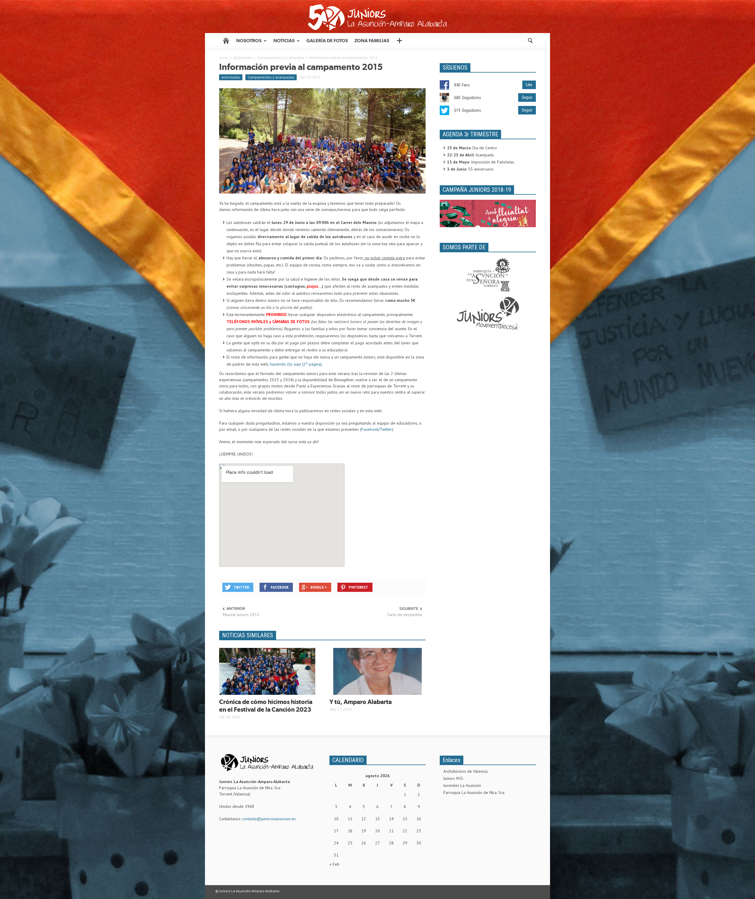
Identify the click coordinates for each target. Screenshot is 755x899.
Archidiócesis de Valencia (465, 771)
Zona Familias (371, 40)
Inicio (223, 58)
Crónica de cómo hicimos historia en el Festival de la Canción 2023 (265, 705)
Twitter (386, 429)
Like (529, 84)
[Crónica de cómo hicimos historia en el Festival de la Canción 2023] (267, 671)
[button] (530, 40)
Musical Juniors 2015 (241, 614)
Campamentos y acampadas (280, 58)
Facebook (369, 429)
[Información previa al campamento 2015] (322, 140)
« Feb (334, 864)
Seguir (527, 97)
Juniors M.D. (453, 778)
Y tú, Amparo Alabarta (360, 701)
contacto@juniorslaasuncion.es (269, 818)
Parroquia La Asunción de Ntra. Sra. (474, 792)
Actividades (242, 58)
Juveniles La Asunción (462, 785)
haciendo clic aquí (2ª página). (296, 364)
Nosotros (247, 43)
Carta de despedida (404, 614)
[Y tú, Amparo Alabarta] (377, 671)
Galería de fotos (327, 40)
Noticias (282, 43)
